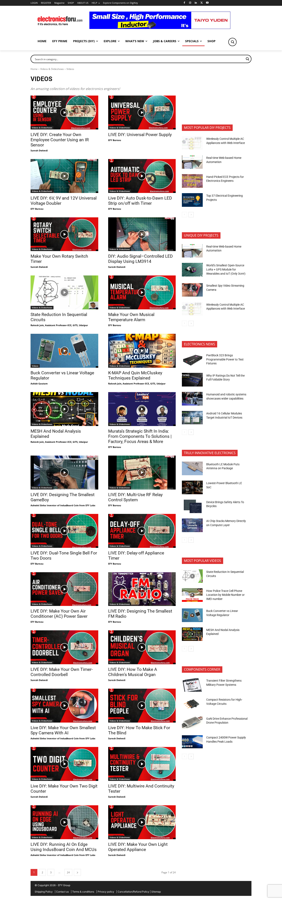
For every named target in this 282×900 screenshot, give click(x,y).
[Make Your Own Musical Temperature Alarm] (142, 292)
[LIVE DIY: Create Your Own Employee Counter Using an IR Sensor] (64, 112)
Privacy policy (106, 891)
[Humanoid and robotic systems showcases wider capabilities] (192, 399)
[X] (201, 3)
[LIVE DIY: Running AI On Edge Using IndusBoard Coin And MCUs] (64, 822)
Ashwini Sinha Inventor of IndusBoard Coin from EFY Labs (63, 505)
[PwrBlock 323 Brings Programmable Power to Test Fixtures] (192, 359)
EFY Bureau (114, 140)
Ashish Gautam (39, 383)
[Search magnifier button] (232, 42)
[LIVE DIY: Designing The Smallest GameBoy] (64, 472)
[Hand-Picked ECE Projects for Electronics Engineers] (192, 181)
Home (34, 69)
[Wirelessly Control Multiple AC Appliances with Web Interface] (192, 143)
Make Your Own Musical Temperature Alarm (131, 317)
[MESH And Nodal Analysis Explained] (64, 409)
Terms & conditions (83, 891)
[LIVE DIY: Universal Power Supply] (142, 112)
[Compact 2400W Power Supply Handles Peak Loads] (192, 742)
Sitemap (156, 891)
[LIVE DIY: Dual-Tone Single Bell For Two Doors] (64, 531)
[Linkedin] (195, 3)
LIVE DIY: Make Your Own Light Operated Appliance (138, 847)
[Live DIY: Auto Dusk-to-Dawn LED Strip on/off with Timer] (142, 176)
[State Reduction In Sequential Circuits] (64, 292)
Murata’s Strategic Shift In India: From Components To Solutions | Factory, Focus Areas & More (140, 436)
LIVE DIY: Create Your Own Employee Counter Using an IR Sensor (60, 139)
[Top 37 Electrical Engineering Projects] (192, 200)
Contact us (62, 891)
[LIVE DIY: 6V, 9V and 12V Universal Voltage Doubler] (64, 176)
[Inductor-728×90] (159, 28)
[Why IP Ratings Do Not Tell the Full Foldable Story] (192, 380)
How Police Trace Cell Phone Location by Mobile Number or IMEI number (225, 595)
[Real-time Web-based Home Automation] (192, 162)
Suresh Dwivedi (39, 150)
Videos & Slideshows (52, 69)
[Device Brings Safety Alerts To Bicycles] (192, 506)
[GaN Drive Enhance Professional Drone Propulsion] (192, 723)
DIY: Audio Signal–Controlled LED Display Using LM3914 (140, 259)
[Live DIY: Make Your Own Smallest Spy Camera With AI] (64, 706)
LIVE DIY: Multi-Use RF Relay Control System (135, 497)
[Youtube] (207, 3)
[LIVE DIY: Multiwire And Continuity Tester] (142, 764)
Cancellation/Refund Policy (133, 891)
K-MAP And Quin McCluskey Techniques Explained (135, 375)
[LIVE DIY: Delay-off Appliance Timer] (142, 531)
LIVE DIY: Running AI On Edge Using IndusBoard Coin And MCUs (64, 847)
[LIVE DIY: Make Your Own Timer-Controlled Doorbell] (64, 647)
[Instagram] (190, 3)
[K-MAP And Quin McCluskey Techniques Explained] (142, 351)
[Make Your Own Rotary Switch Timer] (64, 234)
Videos (35, 365)
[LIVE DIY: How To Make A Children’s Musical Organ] (142, 647)
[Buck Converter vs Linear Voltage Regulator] (64, 351)
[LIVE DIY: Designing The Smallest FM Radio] (142, 589)
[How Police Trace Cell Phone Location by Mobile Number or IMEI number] (192, 595)
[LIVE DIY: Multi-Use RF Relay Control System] (142, 472)
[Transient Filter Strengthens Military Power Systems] (192, 685)
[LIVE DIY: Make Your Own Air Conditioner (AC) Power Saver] (64, 589)
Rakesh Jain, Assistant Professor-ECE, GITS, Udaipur (59, 325)
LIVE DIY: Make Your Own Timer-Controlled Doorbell (62, 672)
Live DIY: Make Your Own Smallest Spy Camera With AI (63, 730)
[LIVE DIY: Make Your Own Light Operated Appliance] (142, 822)
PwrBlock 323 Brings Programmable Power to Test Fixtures (225, 359)
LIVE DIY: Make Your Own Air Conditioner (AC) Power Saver (59, 614)
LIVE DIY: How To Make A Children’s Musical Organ (132, 672)
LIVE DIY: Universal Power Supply (140, 134)
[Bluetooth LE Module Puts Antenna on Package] (192, 468)
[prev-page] (184, 214)
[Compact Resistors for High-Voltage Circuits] (192, 704)
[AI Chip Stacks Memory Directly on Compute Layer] (192, 525)
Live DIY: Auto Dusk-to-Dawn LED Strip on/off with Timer (140, 201)
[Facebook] (184, 3)
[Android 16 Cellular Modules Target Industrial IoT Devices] (192, 418)
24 (68, 872)
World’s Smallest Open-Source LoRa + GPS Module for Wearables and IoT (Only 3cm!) (225, 269)
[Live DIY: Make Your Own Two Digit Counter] (64, 764)
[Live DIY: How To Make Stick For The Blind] (142, 706)
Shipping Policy (44, 891)
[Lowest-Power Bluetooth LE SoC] (192, 487)
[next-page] (77, 872)
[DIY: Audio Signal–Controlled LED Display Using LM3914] (142, 234)
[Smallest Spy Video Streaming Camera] (192, 290)
